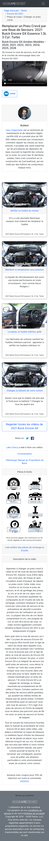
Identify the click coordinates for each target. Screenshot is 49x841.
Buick (24, 10)
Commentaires (24, 453)
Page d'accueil (11, 10)
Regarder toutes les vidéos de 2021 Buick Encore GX (24, 426)
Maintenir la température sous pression (24, 269)
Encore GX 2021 (15, 13)
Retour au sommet (24, 795)
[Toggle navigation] (43, 3)
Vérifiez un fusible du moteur (24, 210)
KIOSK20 (24, 781)
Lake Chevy (12, 447)
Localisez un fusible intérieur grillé (24, 331)
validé (12, 93)
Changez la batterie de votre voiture (25, 390)
